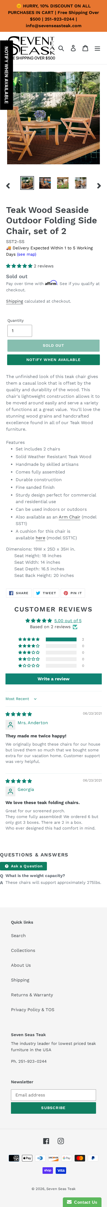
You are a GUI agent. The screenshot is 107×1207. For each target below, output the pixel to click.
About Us (21, 965)
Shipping (14, 301)
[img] (18, 714)
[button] (20, 266)
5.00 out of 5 (67, 620)
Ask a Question (26, 866)
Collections (23, 950)
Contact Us (84, 1202)
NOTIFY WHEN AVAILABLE (53, 359)
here (40, 537)
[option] (27, 183)
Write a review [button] (53, 678)
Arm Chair (69, 517)
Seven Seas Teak (60, 1189)
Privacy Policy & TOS (32, 1009)
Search (18, 935)
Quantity (15, 320)
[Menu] (97, 48)
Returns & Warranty (32, 994)
